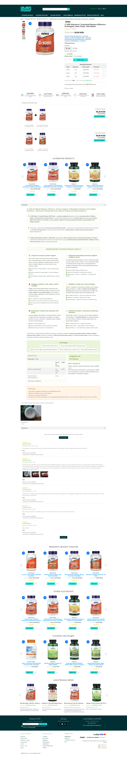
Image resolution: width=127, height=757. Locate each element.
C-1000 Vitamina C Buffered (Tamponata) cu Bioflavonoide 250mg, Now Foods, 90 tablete (32, 186)
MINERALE (45, 740)
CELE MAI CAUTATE (47, 733)
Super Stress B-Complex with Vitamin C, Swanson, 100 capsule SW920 (74, 186)
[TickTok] (65, 724)
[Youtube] (62, 724)
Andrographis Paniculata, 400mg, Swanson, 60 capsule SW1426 (96, 664)
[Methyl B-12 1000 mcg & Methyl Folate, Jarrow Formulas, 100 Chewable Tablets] (53, 692)
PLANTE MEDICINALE (48, 745)
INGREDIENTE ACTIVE (80, 15)
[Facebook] (59, 724)
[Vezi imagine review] (27, 474)
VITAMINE (45, 736)
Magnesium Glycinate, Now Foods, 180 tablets (96, 575)
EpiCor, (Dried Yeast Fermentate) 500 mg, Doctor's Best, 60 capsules (31, 664)
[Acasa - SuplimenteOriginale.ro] (28, 9)
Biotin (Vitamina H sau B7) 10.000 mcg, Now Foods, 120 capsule (80, 703)
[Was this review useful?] (34, 453)
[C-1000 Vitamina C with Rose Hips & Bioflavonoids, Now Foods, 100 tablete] (53, 172)
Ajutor (22, 747)
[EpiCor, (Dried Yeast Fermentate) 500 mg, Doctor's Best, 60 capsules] (31, 649)
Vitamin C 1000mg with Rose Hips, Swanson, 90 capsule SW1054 (95, 186)
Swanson (74, 184)
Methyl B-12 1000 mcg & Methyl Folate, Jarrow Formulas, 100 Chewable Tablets (62, 703)
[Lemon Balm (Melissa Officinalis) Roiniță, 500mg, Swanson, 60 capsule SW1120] (74, 649)
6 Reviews (73, 29)
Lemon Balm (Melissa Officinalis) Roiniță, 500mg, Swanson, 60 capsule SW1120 (74, 664)
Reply (23, 450)
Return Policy (24, 738)
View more (63, 537)
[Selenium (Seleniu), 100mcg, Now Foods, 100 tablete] (52, 560)
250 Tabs (75, 48)
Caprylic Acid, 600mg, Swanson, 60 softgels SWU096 (53, 664)
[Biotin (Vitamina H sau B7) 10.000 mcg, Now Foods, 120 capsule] (75, 692)
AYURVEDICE (46, 744)
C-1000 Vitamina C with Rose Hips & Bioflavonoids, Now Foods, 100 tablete (53, 186)
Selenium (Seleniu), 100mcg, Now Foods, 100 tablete (52, 575)
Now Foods (32, 184)
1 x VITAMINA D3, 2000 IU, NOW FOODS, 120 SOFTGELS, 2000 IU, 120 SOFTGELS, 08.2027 (42, 126)
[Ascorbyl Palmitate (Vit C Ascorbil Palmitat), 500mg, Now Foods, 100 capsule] (95, 605)
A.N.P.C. (22, 744)
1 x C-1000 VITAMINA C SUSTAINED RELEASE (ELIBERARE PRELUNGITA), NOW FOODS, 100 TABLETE (29, 126)
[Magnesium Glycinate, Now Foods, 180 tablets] (95, 560)
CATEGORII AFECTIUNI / (30, 19)
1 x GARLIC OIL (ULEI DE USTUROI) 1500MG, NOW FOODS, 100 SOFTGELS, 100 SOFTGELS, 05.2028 (42, 149)
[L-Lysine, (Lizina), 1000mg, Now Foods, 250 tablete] (31, 560)
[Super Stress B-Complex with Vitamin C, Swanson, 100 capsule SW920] (74, 172)
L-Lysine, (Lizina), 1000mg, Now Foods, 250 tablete (31, 575)
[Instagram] (68, 724)
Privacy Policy (32, 727)
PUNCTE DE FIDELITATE (93, 15)
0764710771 (93, 723)
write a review (63, 437)
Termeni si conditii (25, 740)
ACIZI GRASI (45, 738)
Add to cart (80, 60)
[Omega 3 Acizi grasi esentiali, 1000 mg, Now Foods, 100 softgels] (74, 560)
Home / (22, 19)
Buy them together (99, 116)
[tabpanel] (44, 38)
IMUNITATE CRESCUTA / (43, 19)
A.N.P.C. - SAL (24, 745)
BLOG (102, 15)
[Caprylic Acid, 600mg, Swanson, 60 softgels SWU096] (52, 649)
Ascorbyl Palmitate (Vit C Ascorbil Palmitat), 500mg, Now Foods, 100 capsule (96, 619)
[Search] (68, 9)
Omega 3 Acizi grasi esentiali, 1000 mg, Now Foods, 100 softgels (74, 575)
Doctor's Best (31, 662)
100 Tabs (67, 48)
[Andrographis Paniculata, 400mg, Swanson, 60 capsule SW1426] (95, 649)
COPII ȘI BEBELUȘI (68, 15)
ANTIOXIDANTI (46, 742)
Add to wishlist (69, 88)
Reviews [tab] (24, 428)
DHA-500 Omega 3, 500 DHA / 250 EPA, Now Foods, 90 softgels (35, 703)
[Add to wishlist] (36, 194)
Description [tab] (24, 205)
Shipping (23, 736)
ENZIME (44, 747)
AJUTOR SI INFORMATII (26, 733)
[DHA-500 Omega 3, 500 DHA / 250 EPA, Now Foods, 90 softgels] (30, 692)
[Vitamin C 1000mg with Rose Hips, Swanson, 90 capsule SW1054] (95, 172)
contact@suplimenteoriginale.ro (93, 725)
